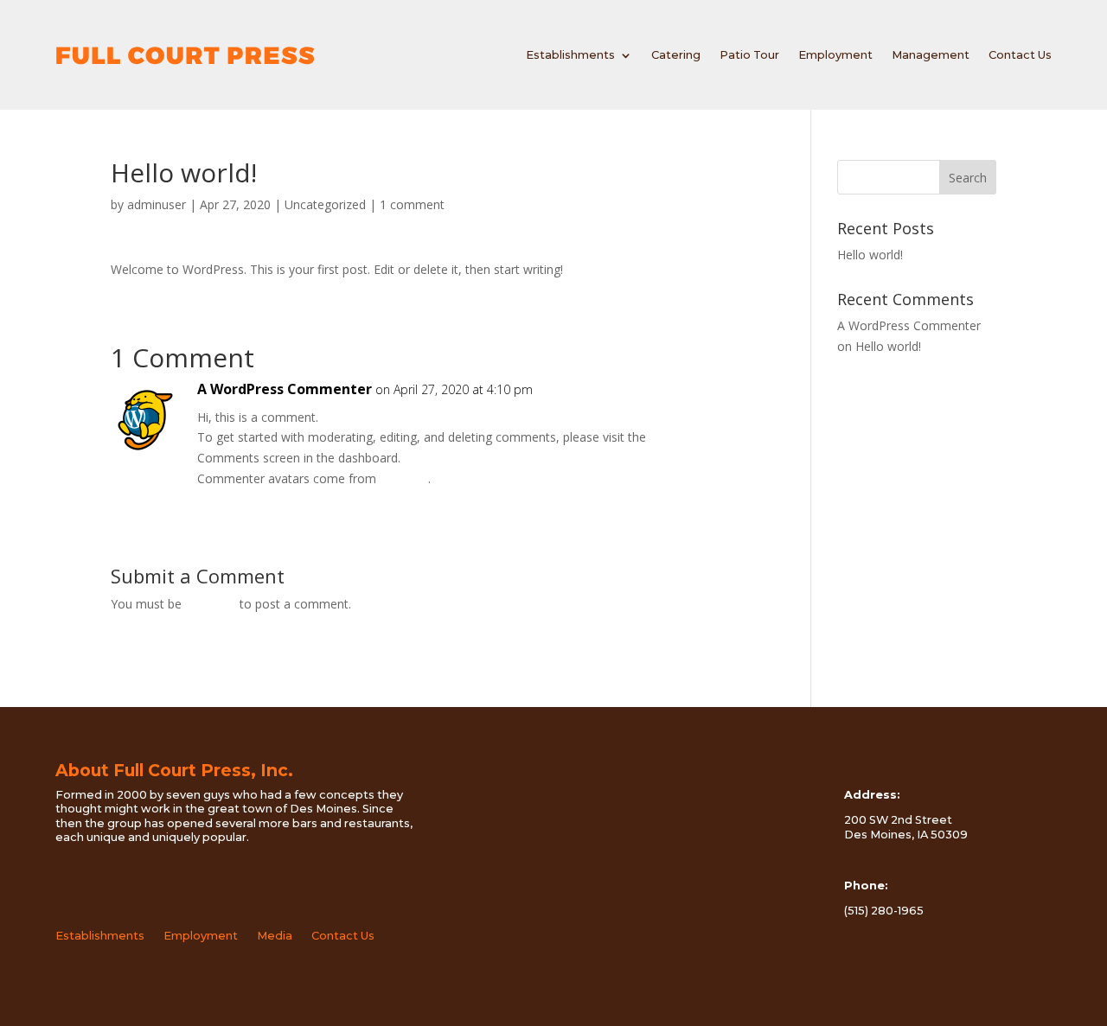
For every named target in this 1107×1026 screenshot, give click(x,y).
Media (274, 936)
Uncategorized (325, 204)
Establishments (570, 54)
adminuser (156, 204)
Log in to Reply (239, 499)
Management (930, 54)
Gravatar (404, 478)
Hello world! (870, 254)
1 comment (412, 204)
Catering (676, 54)
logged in (210, 604)
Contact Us (1020, 54)
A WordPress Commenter (284, 388)
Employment (835, 54)
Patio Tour (749, 54)
